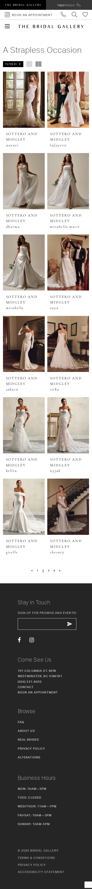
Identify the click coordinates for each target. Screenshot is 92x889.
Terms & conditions (36, 858)
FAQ (21, 722)
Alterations (29, 757)
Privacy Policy (31, 748)
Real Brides (28, 739)
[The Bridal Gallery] (51, 26)
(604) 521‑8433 (30, 681)
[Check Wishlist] (85, 14)
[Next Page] (60, 571)
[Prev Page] (32, 571)
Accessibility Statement (41, 872)
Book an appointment (38, 692)
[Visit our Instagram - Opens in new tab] (31, 640)
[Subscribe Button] (70, 624)
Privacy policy (32, 865)
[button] (7, 26)
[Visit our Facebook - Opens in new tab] (19, 640)
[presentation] (24, 100)
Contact (26, 687)
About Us (26, 731)
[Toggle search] (74, 14)
